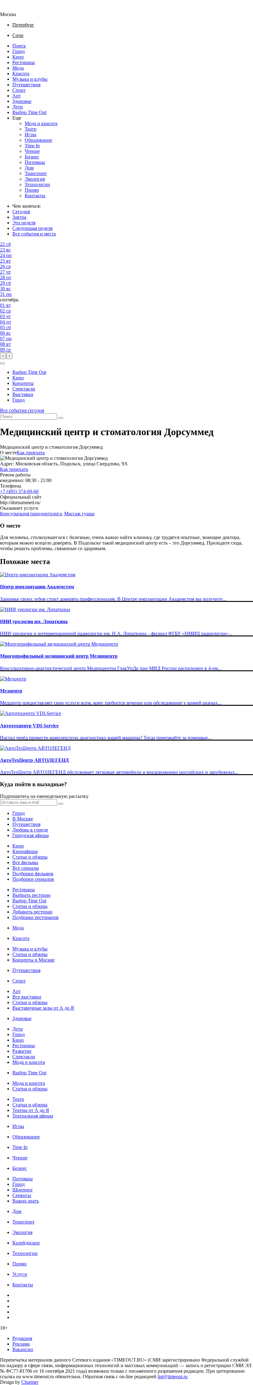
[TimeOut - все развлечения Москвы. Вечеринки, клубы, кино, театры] (13, 8)
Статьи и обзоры (30, 857)
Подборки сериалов (33, 879)
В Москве (22, 818)
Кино (18, 56)
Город (18, 51)
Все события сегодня (22, 410)
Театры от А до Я (30, 1110)
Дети (17, 106)
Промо (32, 190)
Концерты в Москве (33, 959)
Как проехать (31, 452)
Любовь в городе (30, 829)
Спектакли (23, 388)
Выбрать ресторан (31, 895)
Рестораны (23, 62)
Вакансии (22, 1349)
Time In (32, 145)
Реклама (21, 1343)
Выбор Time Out (29, 112)
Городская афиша (30, 835)
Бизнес (32, 156)
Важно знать (25, 1200)
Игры (30, 134)
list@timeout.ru (173, 1376)
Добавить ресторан (32, 911)
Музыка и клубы (30, 79)
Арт (16, 95)
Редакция (22, 1338)
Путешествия (26, 84)
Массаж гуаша (79, 513)
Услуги (19, 1274)
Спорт (19, 90)
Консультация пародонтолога (31, 513)
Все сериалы (25, 868)
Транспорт (36, 173)
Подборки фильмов (32, 873)
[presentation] (3, 356)
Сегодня (21, 211)
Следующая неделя (32, 228)
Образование (38, 140)
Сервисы (21, 1195)
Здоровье (21, 101)
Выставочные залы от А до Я (43, 1008)
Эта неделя (23, 222)
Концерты (23, 383)
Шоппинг (22, 1189)
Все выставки (26, 996)
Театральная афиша (32, 1115)
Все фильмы (25, 862)
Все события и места (34, 233)
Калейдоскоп (26, 1242)
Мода (18, 68)
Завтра (19, 217)
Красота (20, 73)
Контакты (35, 195)
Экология (35, 179)
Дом (29, 167)
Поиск (19, 45)
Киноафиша (25, 851)
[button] (2, 363)
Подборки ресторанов (35, 917)
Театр (30, 129)
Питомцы (35, 162)
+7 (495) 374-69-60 (19, 491)
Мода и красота (41, 123)
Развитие (21, 1051)
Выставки (22, 394)
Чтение (32, 151)
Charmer (29, 1382)
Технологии (37, 184)
